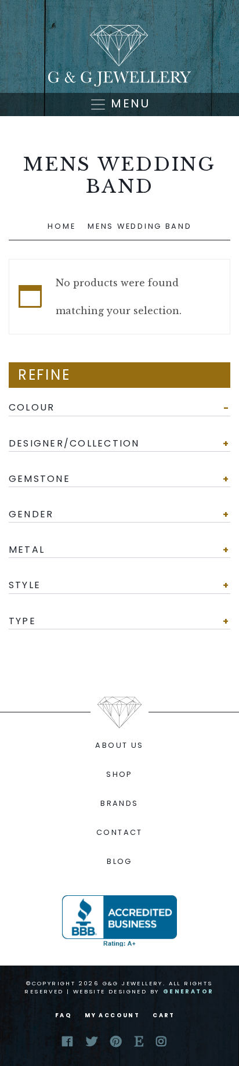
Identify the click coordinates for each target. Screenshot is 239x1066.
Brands (119, 803)
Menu (128, 103)
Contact (119, 832)
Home (61, 226)
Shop (119, 774)
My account (112, 1015)
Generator (188, 991)
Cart (164, 1015)
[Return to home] (119, 56)
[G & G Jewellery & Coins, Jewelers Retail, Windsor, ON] (119, 921)
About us (119, 745)
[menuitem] (119, 745)
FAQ (63, 1015)
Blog (119, 861)
